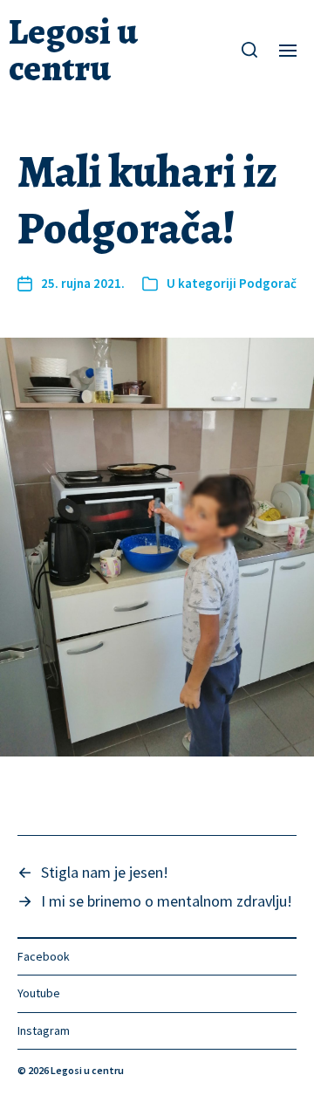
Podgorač (268, 283)
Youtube (38, 993)
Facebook (43, 956)
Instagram (43, 1030)
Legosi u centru (73, 49)
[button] (250, 50)
